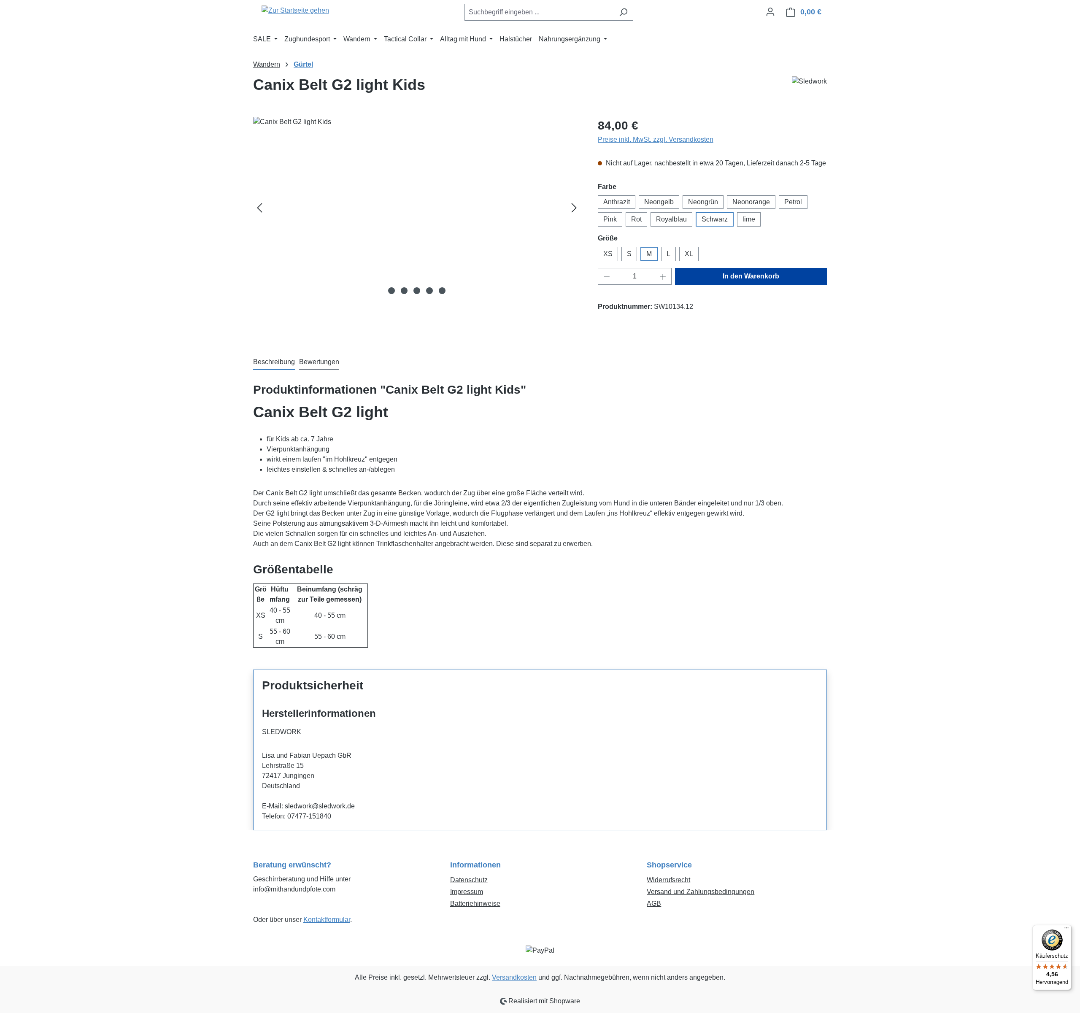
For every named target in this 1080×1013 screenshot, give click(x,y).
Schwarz (715, 219)
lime (748, 219)
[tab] (274, 362)
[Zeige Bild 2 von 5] (404, 290)
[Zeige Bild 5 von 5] (442, 290)
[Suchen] (623, 12)
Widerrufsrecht (668, 879)
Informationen (475, 865)
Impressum (466, 891)
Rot (636, 219)
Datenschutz (469, 879)
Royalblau (671, 219)
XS (608, 253)
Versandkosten (514, 977)
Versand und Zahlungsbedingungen (700, 891)
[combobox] (539, 12)
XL (689, 253)
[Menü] (1066, 930)
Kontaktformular (326, 919)
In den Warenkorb (751, 276)
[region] (417, 207)
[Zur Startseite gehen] (295, 10)
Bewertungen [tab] (319, 361)
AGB (654, 903)
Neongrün (703, 201)
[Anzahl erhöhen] (663, 276)
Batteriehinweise (475, 903)
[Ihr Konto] (770, 11)
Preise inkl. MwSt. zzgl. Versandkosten (655, 139)
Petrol (793, 201)
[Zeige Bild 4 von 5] (429, 290)
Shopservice (669, 865)
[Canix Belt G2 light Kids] (416, 207)
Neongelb (659, 201)
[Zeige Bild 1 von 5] (391, 290)
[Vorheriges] (259, 208)
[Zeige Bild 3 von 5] (416, 290)
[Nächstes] (574, 208)
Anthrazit (616, 201)
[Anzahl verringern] (607, 276)
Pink (610, 219)
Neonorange (751, 201)
